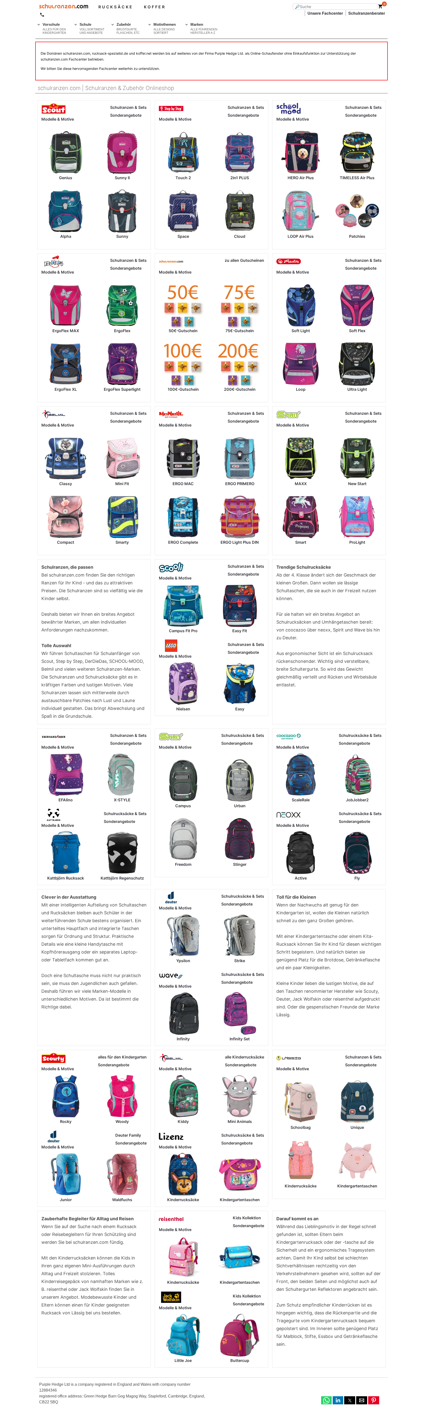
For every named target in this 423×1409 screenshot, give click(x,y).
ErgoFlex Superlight (122, 389)
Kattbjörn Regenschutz (122, 878)
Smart (300, 542)
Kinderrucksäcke (183, 1199)
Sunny (122, 236)
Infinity (183, 1038)
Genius (65, 177)
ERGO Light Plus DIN (240, 542)
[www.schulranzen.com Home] (61, 7)
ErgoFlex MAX (65, 330)
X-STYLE (122, 799)
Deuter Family (128, 1135)
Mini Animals (240, 1121)
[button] (326, 1400)
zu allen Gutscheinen (244, 260)
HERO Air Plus (301, 177)
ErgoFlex (122, 330)
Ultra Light (357, 389)
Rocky (65, 1121)
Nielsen (183, 708)
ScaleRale (301, 799)
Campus (183, 805)
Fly (357, 878)
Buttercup (239, 1360)
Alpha (65, 236)
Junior (66, 1199)
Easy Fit (239, 630)
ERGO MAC (183, 483)
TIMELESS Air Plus (357, 177)
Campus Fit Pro (183, 630)
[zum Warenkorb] (380, 7)
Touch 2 (183, 177)
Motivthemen (164, 28)
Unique (357, 1127)
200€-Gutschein (240, 389)
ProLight (357, 542)
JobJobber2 (357, 799)
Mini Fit (122, 483)
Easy (239, 708)
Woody (122, 1121)
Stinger (240, 864)
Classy (65, 483)
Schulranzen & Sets (128, 107)
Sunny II (122, 177)
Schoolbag (301, 1127)
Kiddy (183, 1121)
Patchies (357, 236)
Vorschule (54, 28)
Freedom (183, 864)
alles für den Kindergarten (122, 1057)
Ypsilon (183, 960)
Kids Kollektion (247, 1217)
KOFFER (155, 6)
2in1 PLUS (239, 177)
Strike (239, 960)
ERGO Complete (183, 542)
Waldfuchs (122, 1199)
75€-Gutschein (239, 330)
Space (183, 236)
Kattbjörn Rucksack (65, 878)
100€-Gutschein (183, 389)
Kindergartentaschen (240, 1199)
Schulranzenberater (366, 13)
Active (301, 878)
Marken (203, 28)
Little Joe (183, 1360)
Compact (65, 542)
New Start (357, 483)
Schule (92, 28)
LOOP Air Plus (301, 236)
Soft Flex (357, 330)
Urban (240, 805)
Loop (301, 389)
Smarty (122, 542)
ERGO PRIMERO (239, 483)
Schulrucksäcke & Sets (125, 813)
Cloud (239, 236)
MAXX (301, 483)
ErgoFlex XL (66, 389)
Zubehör (128, 28)
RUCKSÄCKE (115, 6)
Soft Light (301, 330)
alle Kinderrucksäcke (244, 1057)
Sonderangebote (125, 115)
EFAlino (66, 799)
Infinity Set (240, 1038)
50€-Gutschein (183, 330)
